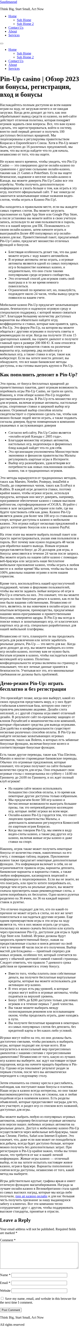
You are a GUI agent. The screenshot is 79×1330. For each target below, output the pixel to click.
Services (14, 35)
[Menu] (1, 43)
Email (5, 1283)
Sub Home (24, 20)
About (12, 31)
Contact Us (15, 27)
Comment (8, 1240)
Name (5, 1275)
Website (5, 1290)
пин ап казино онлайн (31, 1196)
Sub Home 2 (25, 24)
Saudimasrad (8, 2)
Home (12, 16)
